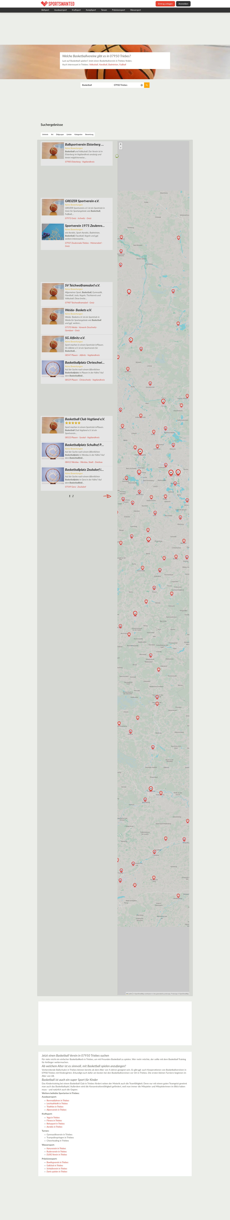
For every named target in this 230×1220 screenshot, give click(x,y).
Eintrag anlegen (165, 4)
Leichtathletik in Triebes (57, 1104)
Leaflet (130, 994)
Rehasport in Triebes (56, 1124)
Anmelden (183, 4)
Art (52, 134)
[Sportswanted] (57, 4)
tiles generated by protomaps (161, 994)
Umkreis (45, 134)
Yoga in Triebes (53, 1118)
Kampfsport (91, 10)
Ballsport (45, 10)
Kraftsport (76, 10)
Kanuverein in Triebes (56, 1149)
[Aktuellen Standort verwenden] (141, 85)
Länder (69, 134)
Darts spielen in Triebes (57, 1172)
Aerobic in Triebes (54, 1127)
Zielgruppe (60, 134)
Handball (103, 65)
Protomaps (174, 994)
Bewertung (89, 134)
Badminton (113, 65)
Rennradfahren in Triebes (58, 1101)
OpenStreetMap (184, 994)
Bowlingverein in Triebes (57, 1162)
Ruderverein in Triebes (57, 1152)
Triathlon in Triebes (55, 1107)
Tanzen (104, 10)
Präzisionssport (118, 10)
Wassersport (135, 10)
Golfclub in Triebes (55, 1166)
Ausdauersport (60, 10)
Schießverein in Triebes (57, 1169)
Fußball (122, 65)
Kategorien (78, 134)
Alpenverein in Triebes (56, 1110)
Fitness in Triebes (54, 1121)
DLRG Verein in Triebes (57, 1155)
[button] (143, 568)
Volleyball (93, 65)
